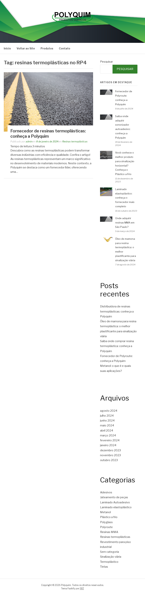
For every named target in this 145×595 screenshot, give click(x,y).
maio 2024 (107, 425)
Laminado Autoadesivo (115, 502)
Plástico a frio (108, 517)
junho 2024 (107, 420)
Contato (64, 48)
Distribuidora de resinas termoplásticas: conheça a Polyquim (117, 311)
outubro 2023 (109, 460)
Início (7, 48)
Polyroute (106, 527)
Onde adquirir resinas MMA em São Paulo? (124, 222)
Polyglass (106, 522)
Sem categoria (109, 552)
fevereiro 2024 (110, 440)
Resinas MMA (109, 532)
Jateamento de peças (114, 497)
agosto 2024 (108, 410)
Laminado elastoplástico (116, 507)
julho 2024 (107, 415)
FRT (82, 588)
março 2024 (108, 435)
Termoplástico (109, 562)
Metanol (105, 512)
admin (29, 141)
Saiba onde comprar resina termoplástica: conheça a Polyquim (117, 346)
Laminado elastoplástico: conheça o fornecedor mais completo (124, 198)
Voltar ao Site (26, 48)
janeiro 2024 (108, 445)
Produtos (47, 48)
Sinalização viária (110, 556)
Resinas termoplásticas (74, 141)
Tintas (104, 566)
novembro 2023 (110, 455)
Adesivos (106, 492)
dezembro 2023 (110, 450)
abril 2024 (106, 430)
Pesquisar (106, 61)
